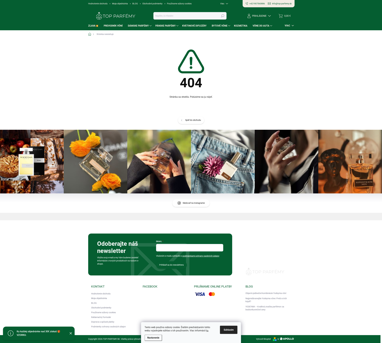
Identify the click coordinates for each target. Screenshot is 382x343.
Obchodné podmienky (152, 3)
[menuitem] (94, 25)
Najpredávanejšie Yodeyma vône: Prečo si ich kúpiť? (266, 300)
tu (207, 330)
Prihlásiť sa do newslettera (171, 265)
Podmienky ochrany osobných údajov (108, 326)
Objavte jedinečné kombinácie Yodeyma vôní (265, 293)
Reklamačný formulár (101, 317)
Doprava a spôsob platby (102, 322)
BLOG (135, 3)
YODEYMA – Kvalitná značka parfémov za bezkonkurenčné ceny (264, 308)
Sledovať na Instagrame (194, 203)
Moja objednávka (120, 3)
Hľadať (223, 16)
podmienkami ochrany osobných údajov (200, 256)
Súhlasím (229, 329)
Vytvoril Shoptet (263, 339)
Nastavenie (153, 337)
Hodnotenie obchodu (98, 3)
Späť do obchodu (193, 120)
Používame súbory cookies (179, 3)
